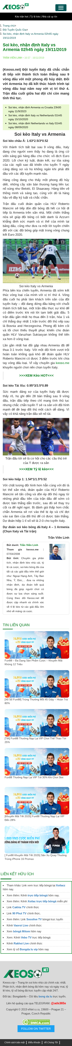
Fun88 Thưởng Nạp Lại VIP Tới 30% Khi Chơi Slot (34, 777)
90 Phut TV (19, 913)
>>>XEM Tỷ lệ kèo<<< (36, 469)
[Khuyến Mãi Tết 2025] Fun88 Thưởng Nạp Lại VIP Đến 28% (34, 818)
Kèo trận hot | (22, 16)
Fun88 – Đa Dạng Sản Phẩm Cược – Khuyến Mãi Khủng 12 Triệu (33, 662)
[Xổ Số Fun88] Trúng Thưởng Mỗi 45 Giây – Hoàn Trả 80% (36, 701)
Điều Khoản (34, 1042)
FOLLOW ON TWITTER (36, 1028)
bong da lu (45, 996)
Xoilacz (60, 885)
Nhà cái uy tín (49, 16)
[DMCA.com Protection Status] (36, 1022)
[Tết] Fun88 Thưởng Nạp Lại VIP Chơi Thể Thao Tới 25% (35, 740)
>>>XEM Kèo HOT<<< (36, 375)
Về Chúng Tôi (51, 1042)
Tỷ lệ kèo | (35, 16)
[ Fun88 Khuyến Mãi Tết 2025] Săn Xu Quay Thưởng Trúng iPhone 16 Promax (36, 857)
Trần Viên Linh (29, 544)
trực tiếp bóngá (38, 895)
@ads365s (58, 1003)
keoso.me (62, 363)
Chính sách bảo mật (14, 1042)
